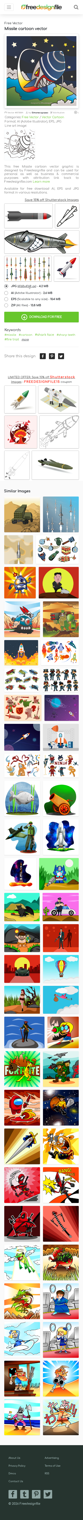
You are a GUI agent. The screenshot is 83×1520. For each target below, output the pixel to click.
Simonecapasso (40, 113)
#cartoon (25, 334)
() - (29, 286)
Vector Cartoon (53, 117)
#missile (10, 334)
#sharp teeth (66, 334)
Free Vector (30, 117)
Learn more (41, 181)
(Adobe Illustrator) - (31, 293)
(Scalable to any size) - (35, 299)
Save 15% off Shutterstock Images (52, 200)
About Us (14, 1458)
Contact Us (16, 1481)
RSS (47, 1473)
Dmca (12, 1473)
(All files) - (26, 305)
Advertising (52, 1458)
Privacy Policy (17, 1465)
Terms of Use (52, 1465)
